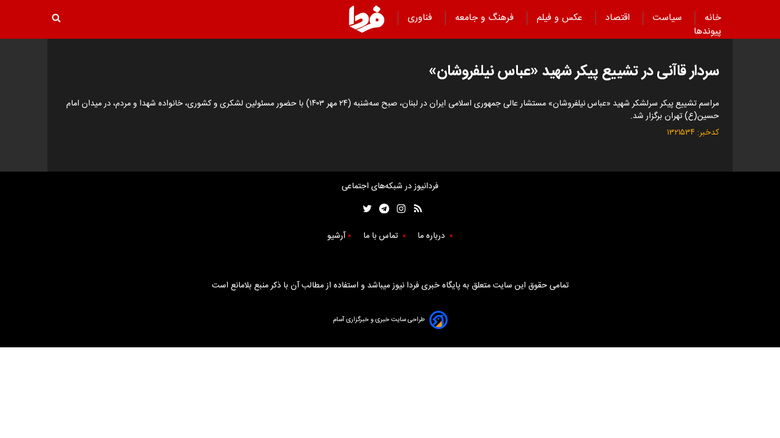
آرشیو (336, 236)
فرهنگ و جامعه (486, 18)
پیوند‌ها (707, 31)
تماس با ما (381, 236)
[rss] (414, 208)
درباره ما (432, 236)
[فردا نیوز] (366, 19)
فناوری (421, 18)
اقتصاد (619, 18)
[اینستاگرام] (398, 208)
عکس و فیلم (561, 18)
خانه (713, 18)
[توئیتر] (365, 208)
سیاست (669, 18)
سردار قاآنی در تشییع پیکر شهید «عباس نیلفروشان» (574, 71)
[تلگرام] (380, 208)
